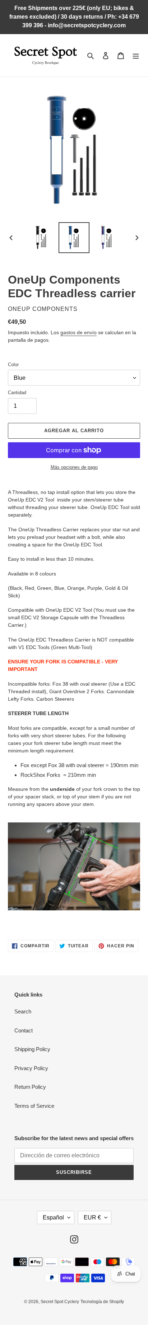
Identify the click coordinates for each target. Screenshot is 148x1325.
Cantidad (17, 392)
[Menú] (135, 55)
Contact (23, 1030)
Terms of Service (34, 1106)
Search (22, 1011)
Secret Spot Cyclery (60, 1301)
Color (13, 364)
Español (53, 1217)
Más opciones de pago (74, 467)
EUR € (92, 1217)
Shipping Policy (32, 1049)
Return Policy (30, 1087)
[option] (41, 237)
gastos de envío (78, 332)
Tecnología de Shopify (102, 1301)
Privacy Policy (31, 1068)
